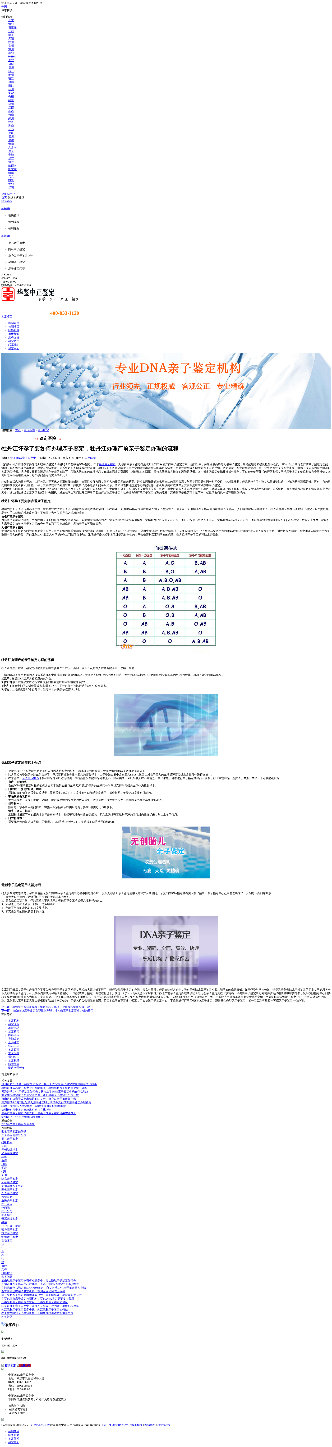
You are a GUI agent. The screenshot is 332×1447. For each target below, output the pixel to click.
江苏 (11, 31)
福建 (11, 100)
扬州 (11, 67)
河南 (11, 114)
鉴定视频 (13, 1060)
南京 (11, 34)
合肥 (11, 96)
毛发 (4, 1167)
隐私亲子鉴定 (9, 1178)
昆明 (11, 187)
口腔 (4, 1164)
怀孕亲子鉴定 (9, 1182)
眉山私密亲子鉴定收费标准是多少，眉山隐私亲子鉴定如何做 (38, 1280)
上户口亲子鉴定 (11, 1225)
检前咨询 (5, 208)
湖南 (11, 125)
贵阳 (11, 143)
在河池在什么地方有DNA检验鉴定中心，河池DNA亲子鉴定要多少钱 (43, 1287)
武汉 (11, 122)
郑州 (11, 118)
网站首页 (13, 322)
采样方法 (13, 337)
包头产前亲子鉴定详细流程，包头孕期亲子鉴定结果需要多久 (38, 1113)
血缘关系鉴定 (9, 1200)
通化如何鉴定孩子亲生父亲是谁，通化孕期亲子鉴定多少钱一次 (40, 1095)
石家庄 (12, 27)
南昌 (11, 111)
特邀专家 (13, 1064)
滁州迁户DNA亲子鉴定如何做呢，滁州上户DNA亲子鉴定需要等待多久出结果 (49, 1084)
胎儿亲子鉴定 (107, 464)
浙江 (11, 85)
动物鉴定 (6, 1240)
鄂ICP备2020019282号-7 (116, 1424)
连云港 (12, 56)
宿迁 (11, 78)
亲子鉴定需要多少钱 (13, 1135)
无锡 (11, 38)
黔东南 (12, 169)
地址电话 (13, 1027)
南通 (11, 53)
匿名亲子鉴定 (9, 1189)
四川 (11, 136)
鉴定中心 (13, 348)
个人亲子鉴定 (9, 1193)
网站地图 (149, 1424)
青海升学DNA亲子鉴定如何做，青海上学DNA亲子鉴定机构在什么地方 (45, 1091)
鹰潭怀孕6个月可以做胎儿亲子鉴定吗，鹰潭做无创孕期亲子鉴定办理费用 (46, 1102)
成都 (11, 140)
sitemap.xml (163, 1424)
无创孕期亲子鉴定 (12, 1186)
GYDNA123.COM (39, 1424)
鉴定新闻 (13, 333)
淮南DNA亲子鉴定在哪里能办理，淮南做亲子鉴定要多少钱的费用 (47, 1010)
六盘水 (12, 147)
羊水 (4, 1156)
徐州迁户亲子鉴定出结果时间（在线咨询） (27, 1109)
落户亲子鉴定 (9, 1229)
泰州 (11, 74)
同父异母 (6, 1211)
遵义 (11, 151)
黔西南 (12, 165)
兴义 (11, 176)
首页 (4, 197)
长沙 (11, 129)
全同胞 (5, 1207)
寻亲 (4, 1222)
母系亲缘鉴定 (9, 1218)
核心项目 (5, 235)
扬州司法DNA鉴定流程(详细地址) (22, 1116)
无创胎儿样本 (9, 1149)
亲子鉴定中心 (30, 778)
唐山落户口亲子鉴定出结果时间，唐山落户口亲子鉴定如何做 (38, 1098)
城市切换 (136, 1424)
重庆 (11, 132)
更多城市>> (8, 193)
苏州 (11, 49)
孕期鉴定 (13, 1038)
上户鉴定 (13, 1042)
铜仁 (11, 162)
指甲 (4, 1171)
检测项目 (13, 326)
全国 (4, 6)
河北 (11, 23)
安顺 (11, 154)
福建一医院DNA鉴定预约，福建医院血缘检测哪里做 (33, 1106)
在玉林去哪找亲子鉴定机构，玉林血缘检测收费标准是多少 (37, 1313)
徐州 (11, 42)
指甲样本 (6, 1142)
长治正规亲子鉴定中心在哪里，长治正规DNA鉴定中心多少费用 (40, 1284)
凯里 (11, 180)
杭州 (11, 89)
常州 (11, 45)
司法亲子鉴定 (9, 1233)
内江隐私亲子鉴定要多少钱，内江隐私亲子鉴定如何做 (34, 1309)
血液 (4, 1265)
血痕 (4, 1160)
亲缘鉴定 (6, 1196)
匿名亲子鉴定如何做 (13, 1131)
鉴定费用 (13, 341)
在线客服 (6, 274)
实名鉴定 (13, 1046)
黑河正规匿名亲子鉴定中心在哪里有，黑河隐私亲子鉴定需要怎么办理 (44, 1087)
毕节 (11, 158)
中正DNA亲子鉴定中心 (24, 457)
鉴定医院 (43, 430)
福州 (11, 103)
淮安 (11, 60)
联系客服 (6, 201)
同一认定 (6, 1204)
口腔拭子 (6, 1273)
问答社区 (13, 330)
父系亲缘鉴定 (9, 1153)
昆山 (11, 82)
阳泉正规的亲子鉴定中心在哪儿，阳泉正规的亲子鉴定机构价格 (40, 1305)
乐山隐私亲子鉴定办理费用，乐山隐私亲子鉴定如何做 (34, 1302)
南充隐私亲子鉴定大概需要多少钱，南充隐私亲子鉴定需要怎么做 (41, 1295)
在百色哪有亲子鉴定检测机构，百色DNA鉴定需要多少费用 (37, 1298)
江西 (11, 107)
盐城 (11, 63)
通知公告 (13, 1056)
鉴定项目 (6, 316)
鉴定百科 (13, 1049)
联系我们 (13, 344)
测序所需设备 (16, 1067)
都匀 (11, 183)
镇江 (11, 71)
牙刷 (4, 1146)
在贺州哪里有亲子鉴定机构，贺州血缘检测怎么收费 (33, 1291)
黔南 (11, 172)
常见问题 (13, 1053)
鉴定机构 (13, 1020)
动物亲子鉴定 (9, 1236)
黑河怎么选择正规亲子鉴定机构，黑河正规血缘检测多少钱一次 (45, 1006)
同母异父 (6, 1215)
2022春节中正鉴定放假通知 (18, 1124)
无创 (4, 1175)
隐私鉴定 (13, 1035)
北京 (11, 20)
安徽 (11, 93)
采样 (4, 1269)
